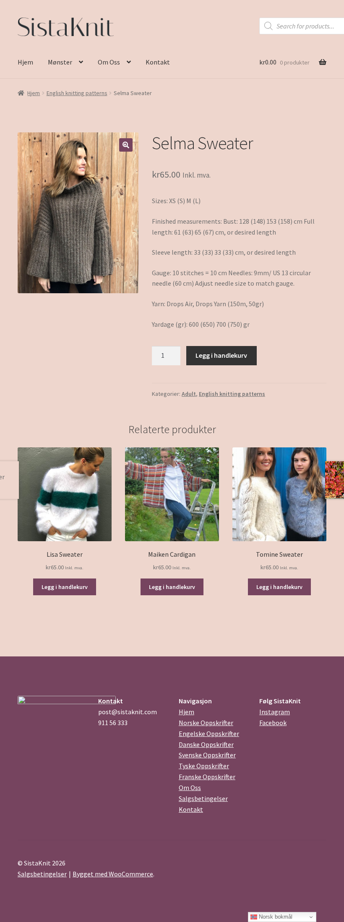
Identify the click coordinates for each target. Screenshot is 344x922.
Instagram (274, 712)
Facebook (273, 722)
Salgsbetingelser (203, 798)
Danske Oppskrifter (206, 744)
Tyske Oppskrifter (204, 766)
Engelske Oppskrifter (209, 733)
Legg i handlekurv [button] (65, 587)
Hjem (25, 62)
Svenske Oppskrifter (207, 755)
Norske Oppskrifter (206, 722)
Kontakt (158, 62)
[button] (126, 145)
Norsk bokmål (274, 917)
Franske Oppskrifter (207, 776)
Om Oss (109, 62)
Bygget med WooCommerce (113, 874)
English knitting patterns (77, 93)
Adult (189, 394)
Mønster (60, 62)
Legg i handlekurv (221, 355)
